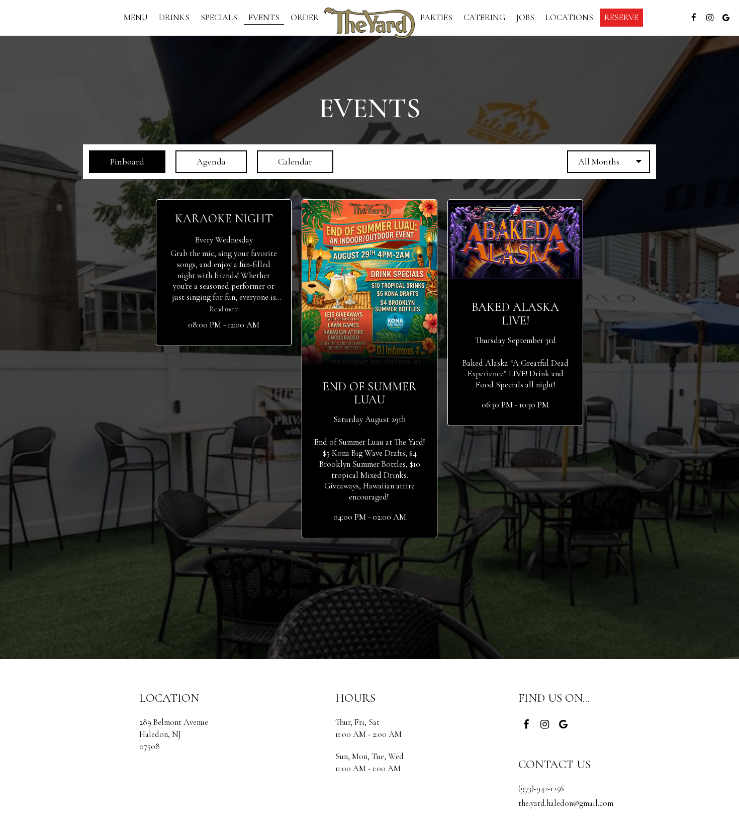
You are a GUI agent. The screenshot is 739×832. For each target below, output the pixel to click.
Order (305, 18)
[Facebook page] (694, 18)
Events (264, 18)
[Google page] (726, 18)
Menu (136, 18)
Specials (219, 18)
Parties (436, 18)
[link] (369, 23)
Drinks (174, 18)
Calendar (284, 161)
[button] (224, 272)
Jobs (525, 18)
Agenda (200, 161)
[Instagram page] (710, 18)
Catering (484, 18)
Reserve (621, 18)
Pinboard (116, 161)
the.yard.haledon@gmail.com (565, 803)
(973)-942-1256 (541, 788)
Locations (569, 18)
